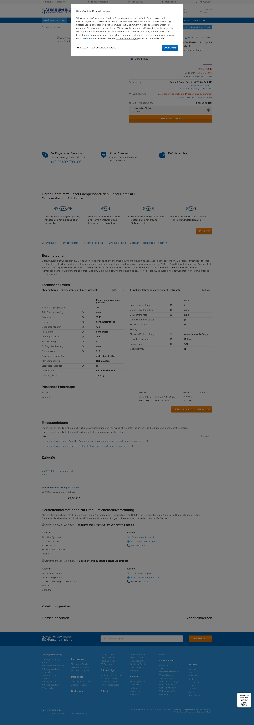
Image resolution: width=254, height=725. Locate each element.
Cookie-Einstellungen (127, 38)
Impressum (82, 48)
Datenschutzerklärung (119, 35)
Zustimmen (170, 48)
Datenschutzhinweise (104, 48)
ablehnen (87, 38)
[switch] (244, 704)
